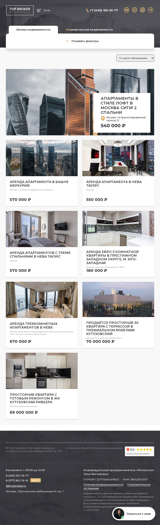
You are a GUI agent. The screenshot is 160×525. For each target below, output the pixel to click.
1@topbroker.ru (16, 485)
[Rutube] (134, 9)
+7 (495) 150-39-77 (104, 10)
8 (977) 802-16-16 (17, 480)
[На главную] (20, 10)
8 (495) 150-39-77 (17, 475)
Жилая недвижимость (33, 29)
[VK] (126, 9)
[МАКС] (142, 9)
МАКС (35, 480)
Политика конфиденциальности (103, 484)
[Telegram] (150, 9)
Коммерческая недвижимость (89, 29)
